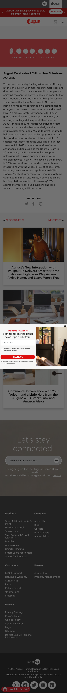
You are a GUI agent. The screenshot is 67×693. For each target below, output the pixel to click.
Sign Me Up (18, 357)
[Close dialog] (65, 326)
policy (25, 361)
